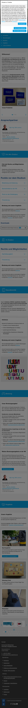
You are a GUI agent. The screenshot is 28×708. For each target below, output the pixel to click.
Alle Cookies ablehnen (20, 28)
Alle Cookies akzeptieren (19, 31)
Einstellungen (22, 23)
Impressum (14, 21)
